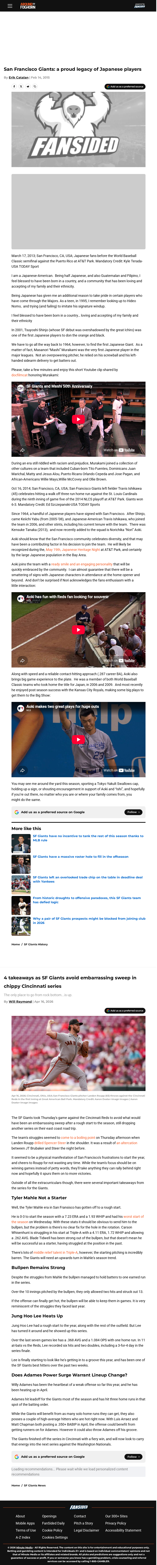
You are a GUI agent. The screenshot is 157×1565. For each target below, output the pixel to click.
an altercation (126, 1143)
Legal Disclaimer (86, 1530)
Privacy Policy (115, 1523)
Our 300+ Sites (116, 1516)
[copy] (35, 86)
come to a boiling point (78, 1138)
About (20, 1516)
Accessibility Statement (123, 1530)
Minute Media (24, 1547)
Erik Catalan (19, 77)
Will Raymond (20, 1001)
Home (15, 944)
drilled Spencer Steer (50, 1143)
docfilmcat (19, 375)
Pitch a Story (83, 1523)
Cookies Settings (55, 1537)
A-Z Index (23, 1537)
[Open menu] (10, 5)
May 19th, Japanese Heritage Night (73, 550)
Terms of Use (26, 1530)
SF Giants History (36, 944)
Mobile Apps (25, 1523)
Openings (49, 1516)
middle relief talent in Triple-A (56, 1252)
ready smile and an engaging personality (82, 564)
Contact (80, 1516)
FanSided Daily (53, 1523)
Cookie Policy (52, 1530)
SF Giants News (35, 1485)
